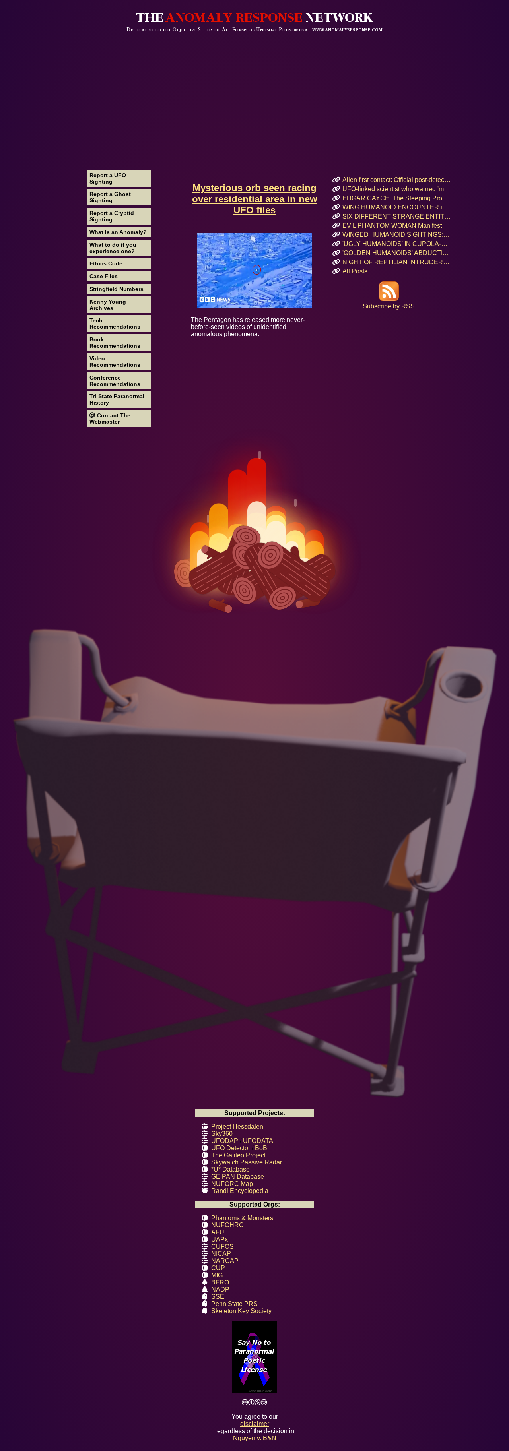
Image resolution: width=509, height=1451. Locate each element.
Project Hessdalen (237, 1126)
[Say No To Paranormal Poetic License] (254, 1358)
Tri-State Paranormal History (116, 399)
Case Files (103, 276)
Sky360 (222, 1133)
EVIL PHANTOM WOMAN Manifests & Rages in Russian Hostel (396, 225)
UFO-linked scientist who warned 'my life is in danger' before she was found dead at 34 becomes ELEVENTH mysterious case (396, 189)
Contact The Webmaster (109, 418)
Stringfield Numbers (116, 289)
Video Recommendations (114, 361)
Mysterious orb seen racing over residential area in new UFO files (254, 198)
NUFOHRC (227, 1225)
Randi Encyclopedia (239, 1191)
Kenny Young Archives (107, 304)
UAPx (219, 1239)
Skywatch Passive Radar (246, 1162)
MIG (217, 1275)
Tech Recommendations (114, 323)
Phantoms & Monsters (242, 1218)
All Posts (354, 271)
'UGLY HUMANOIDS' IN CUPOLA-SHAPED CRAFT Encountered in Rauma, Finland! (396, 243)
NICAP (221, 1253)
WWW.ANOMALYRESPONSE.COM (347, 30)
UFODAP (224, 1140)
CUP (218, 1268)
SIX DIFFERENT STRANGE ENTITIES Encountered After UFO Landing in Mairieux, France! (396, 216)
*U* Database (230, 1169)
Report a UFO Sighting (107, 178)
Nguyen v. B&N (254, 1438)
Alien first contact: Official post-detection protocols (396, 179)
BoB (261, 1148)
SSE (217, 1296)
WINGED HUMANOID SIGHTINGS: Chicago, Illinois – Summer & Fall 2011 (396, 234)
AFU (217, 1232)
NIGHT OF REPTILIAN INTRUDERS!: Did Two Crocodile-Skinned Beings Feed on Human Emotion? (396, 262)
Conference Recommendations (114, 380)
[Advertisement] (254, 92)
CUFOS (222, 1246)
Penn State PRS (234, 1303)
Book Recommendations (114, 342)
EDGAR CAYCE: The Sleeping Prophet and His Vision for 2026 (396, 198)
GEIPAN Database (237, 1176)
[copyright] (254, 1402)
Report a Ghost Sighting (110, 197)
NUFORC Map (232, 1183)
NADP (220, 1289)
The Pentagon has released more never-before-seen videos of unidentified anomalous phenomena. (248, 326)
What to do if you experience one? (112, 248)
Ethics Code (105, 263)
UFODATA (258, 1140)
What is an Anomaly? (118, 232)
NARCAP (225, 1260)
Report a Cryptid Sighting (111, 216)
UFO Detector (230, 1148)
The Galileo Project (238, 1155)
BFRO (220, 1282)
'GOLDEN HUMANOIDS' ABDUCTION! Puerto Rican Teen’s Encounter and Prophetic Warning (396, 253)
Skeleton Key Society (241, 1311)
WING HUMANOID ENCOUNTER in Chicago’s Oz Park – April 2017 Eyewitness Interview (396, 207)
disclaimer (254, 1423)
